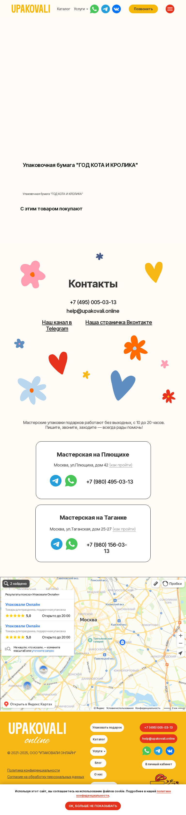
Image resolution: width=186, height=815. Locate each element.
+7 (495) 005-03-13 (93, 302)
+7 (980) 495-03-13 (109, 482)
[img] (146, 750)
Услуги (79, 9)
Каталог (63, 9)
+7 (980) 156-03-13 (106, 548)
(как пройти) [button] (120, 465)
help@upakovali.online (93, 311)
